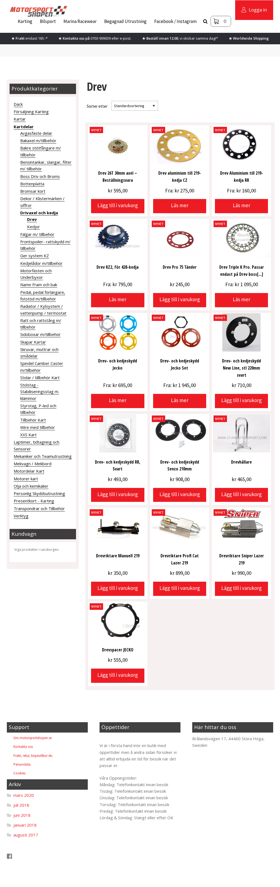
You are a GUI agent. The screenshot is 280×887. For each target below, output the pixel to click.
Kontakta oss (23, 746)
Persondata (22, 764)
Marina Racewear (80, 21)
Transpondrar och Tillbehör (39, 508)
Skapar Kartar (33, 342)
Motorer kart (26, 478)
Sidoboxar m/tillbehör (40, 334)
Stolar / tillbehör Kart (40, 377)
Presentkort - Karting (34, 500)
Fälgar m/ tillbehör (37, 234)
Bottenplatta (32, 183)
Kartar (20, 119)
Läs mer (179, 205)
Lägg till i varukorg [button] (117, 205)
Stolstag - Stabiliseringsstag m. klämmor (39, 391)
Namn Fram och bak (38, 284)
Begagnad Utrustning (125, 21)
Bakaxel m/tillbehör (38, 140)
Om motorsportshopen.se (32, 738)
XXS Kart (28, 434)
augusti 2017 (25, 835)
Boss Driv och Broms (40, 176)
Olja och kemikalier (31, 486)
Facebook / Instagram (175, 21)
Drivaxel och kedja (39, 212)
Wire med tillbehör (37, 427)
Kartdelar (24, 126)
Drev (32, 219)
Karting (25, 21)
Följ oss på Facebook (32, 856)
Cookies (19, 773)
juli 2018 (21, 805)
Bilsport (48, 21)
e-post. (125, 38)
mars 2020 (23, 795)
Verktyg (21, 516)
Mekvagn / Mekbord (32, 463)
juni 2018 (22, 815)
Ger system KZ (34, 255)
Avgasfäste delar (36, 133)
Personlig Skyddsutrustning (39, 493)
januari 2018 (25, 825)
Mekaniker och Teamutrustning (43, 456)
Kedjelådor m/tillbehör (41, 263)
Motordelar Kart (29, 471)
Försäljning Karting (31, 111)
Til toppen (113, 738)
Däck (18, 104)
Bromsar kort (32, 191)
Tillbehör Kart (33, 420)
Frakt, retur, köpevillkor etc (33, 755)
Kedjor (33, 226)
